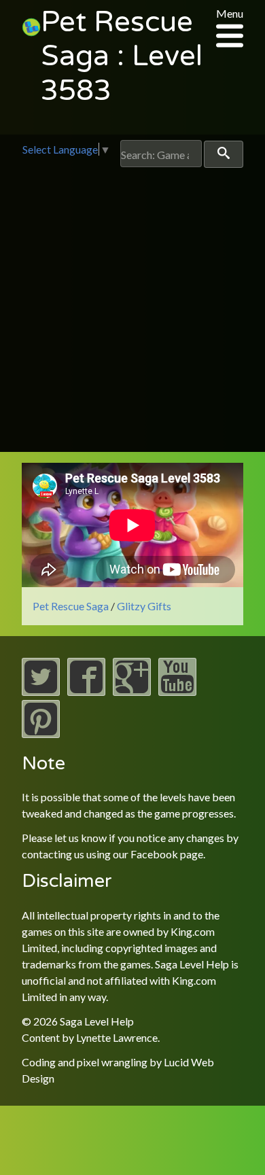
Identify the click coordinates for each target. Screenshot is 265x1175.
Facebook (154, 853)
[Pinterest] (41, 733)
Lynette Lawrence (117, 1037)
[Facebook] (86, 691)
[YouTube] (177, 691)
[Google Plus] (132, 691)
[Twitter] (41, 691)
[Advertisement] (132, 307)
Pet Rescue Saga (71, 605)
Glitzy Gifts (144, 605)
